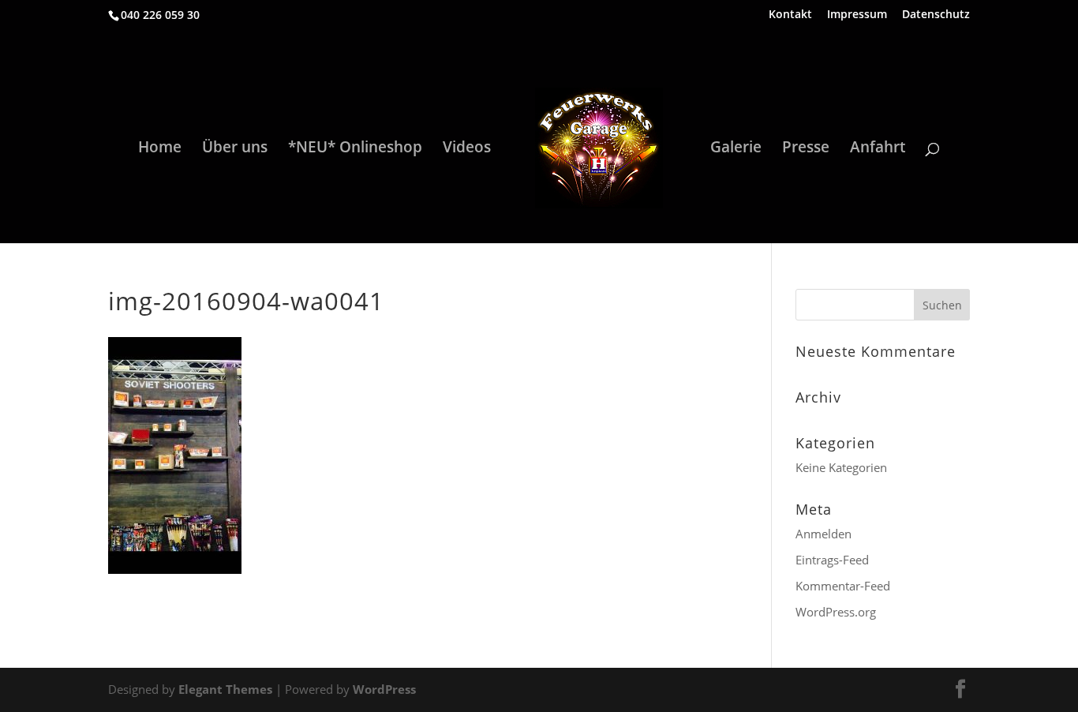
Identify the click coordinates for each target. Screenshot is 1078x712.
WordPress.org (835, 612)
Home (160, 149)
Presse (805, 149)
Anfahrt (877, 149)
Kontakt (790, 15)
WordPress (384, 689)
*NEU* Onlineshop (355, 149)
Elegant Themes (225, 689)
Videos (467, 149)
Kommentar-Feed (842, 586)
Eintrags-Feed (832, 560)
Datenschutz (936, 15)
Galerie (736, 149)
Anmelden (823, 533)
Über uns (235, 149)
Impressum (857, 15)
